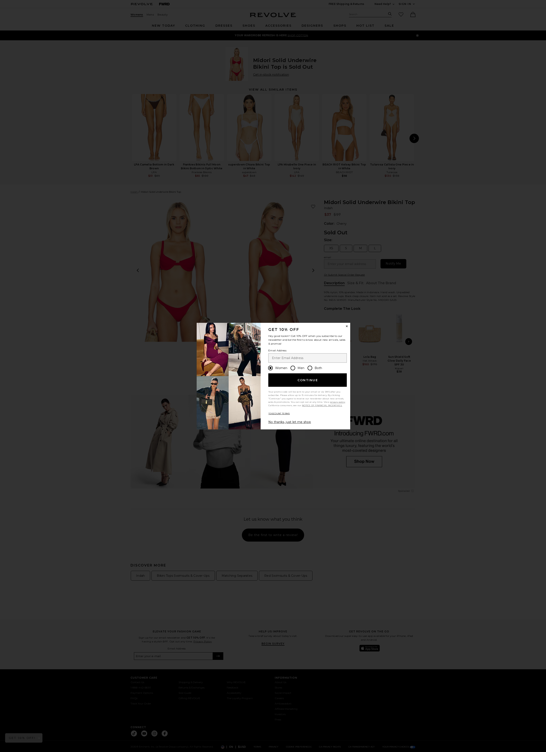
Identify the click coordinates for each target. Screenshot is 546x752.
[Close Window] (346, 326)
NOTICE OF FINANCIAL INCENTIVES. (322, 405)
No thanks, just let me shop (289, 422)
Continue (308, 380)
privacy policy (337, 402)
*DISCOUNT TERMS (279, 413)
